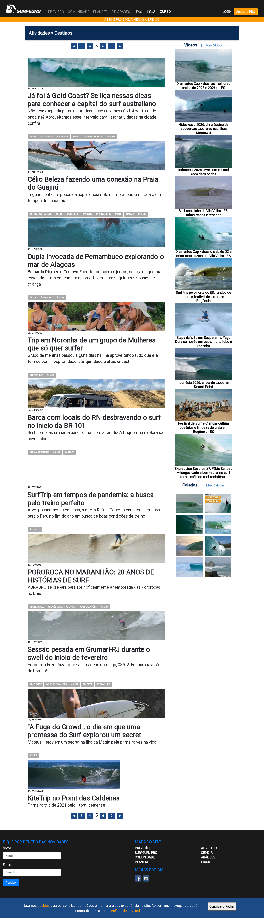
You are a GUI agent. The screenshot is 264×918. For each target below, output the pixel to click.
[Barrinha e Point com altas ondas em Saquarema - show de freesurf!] (189, 524)
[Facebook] (138, 878)
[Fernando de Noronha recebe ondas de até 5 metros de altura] (218, 567)
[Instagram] (146, 878)
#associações (88, 606)
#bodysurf (103, 684)
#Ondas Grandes (56, 684)
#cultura (47, 136)
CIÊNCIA (207, 853)
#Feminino (36, 374)
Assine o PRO (245, 11)
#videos (69, 452)
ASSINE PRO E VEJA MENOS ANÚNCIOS (132, 19)
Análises (208, 857)
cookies (43, 906)
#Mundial (46, 297)
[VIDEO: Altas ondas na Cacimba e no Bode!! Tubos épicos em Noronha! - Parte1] (218, 546)
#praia (111, 136)
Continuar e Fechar (221, 906)
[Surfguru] (23, 8)
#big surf (36, 684)
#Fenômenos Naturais (62, 606)
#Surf (33, 136)
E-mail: (7, 865)
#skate (77, 136)
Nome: (7, 848)
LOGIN (227, 11)
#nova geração (39, 452)
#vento (87, 214)
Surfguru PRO (146, 853)
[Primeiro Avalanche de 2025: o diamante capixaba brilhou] (218, 524)
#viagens (62, 136)
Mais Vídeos (214, 45)
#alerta (87, 684)
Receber (11, 882)
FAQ (139, 12)
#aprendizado (94, 136)
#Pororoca (37, 606)
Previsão (142, 848)
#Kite (118, 214)
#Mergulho (103, 214)
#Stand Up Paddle (41, 214)
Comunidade (145, 857)
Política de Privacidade (128, 911)
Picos (205, 862)
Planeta (141, 862)
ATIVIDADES (209, 848)
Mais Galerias (215, 485)
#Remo (142, 214)
